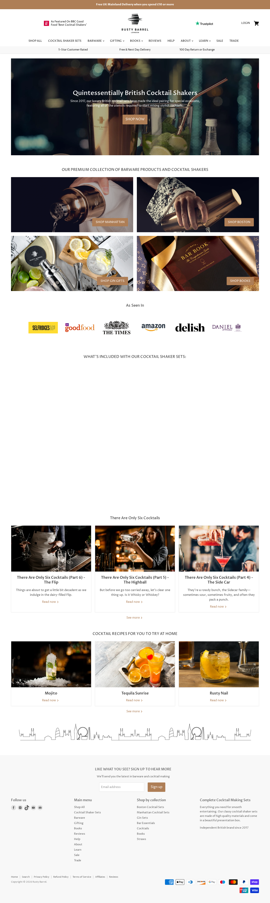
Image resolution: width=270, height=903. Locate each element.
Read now (49, 602)
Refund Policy (61, 877)
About (186, 41)
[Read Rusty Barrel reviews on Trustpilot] (204, 23)
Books (135, 41)
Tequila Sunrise (135, 693)
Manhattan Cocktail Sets (153, 812)
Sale (219, 41)
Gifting (116, 41)
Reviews (155, 41)
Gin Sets (142, 818)
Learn (204, 41)
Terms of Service (82, 877)
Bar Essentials (146, 823)
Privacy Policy (41, 877)
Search (26, 877)
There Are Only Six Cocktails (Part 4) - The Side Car (219, 580)
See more (133, 618)
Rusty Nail (219, 693)
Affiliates (100, 877)
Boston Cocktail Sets (150, 807)
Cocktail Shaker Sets (64, 41)
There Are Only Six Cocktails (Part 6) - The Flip (51, 580)
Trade (234, 41)
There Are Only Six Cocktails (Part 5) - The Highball (135, 580)
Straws (141, 839)
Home (14, 877)
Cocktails (143, 828)
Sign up (156, 787)
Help (171, 41)
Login (245, 23)
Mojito (51, 693)
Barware (95, 41)
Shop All (35, 41)
